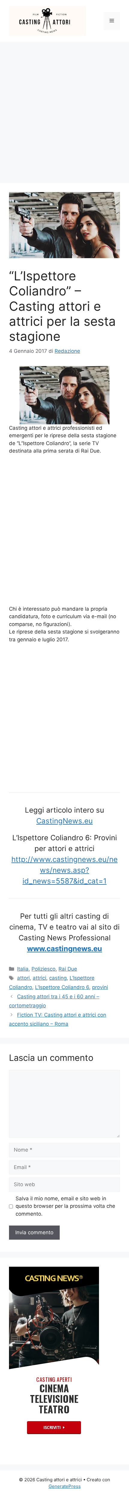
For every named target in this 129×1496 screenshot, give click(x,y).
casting (58, 978)
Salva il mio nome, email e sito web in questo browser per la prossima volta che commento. (65, 1206)
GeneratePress (65, 1486)
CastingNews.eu (64, 821)
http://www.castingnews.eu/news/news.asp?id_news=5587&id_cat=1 (64, 870)
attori (23, 978)
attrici (39, 978)
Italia (22, 969)
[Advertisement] (64, 109)
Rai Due (67, 969)
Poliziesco (44, 969)
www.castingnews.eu (64, 948)
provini (100, 987)
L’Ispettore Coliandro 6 (62, 987)
